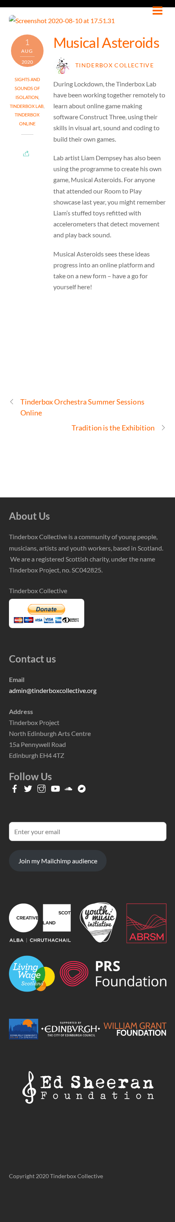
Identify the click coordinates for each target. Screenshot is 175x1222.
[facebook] (14, 786)
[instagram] (41, 786)
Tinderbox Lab (27, 106)
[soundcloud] (68, 786)
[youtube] (55, 786)
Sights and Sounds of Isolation (27, 88)
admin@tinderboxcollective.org (52, 690)
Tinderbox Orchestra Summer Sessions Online (82, 407)
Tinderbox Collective (114, 65)
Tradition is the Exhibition (113, 427)
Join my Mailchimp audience (57, 861)
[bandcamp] (82, 786)
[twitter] (28, 786)
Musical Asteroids (106, 42)
